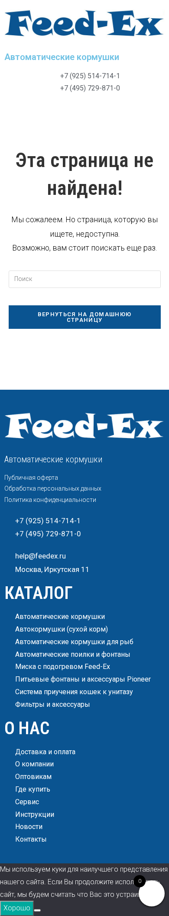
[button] (84, 112)
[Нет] (37, 910)
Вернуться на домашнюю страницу (84, 317)
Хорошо (16, 908)
